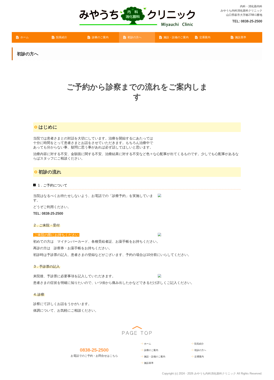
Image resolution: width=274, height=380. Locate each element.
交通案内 (204, 37)
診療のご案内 (100, 37)
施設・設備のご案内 (176, 37)
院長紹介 (61, 37)
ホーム (24, 37)
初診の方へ (134, 37)
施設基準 (240, 37)
